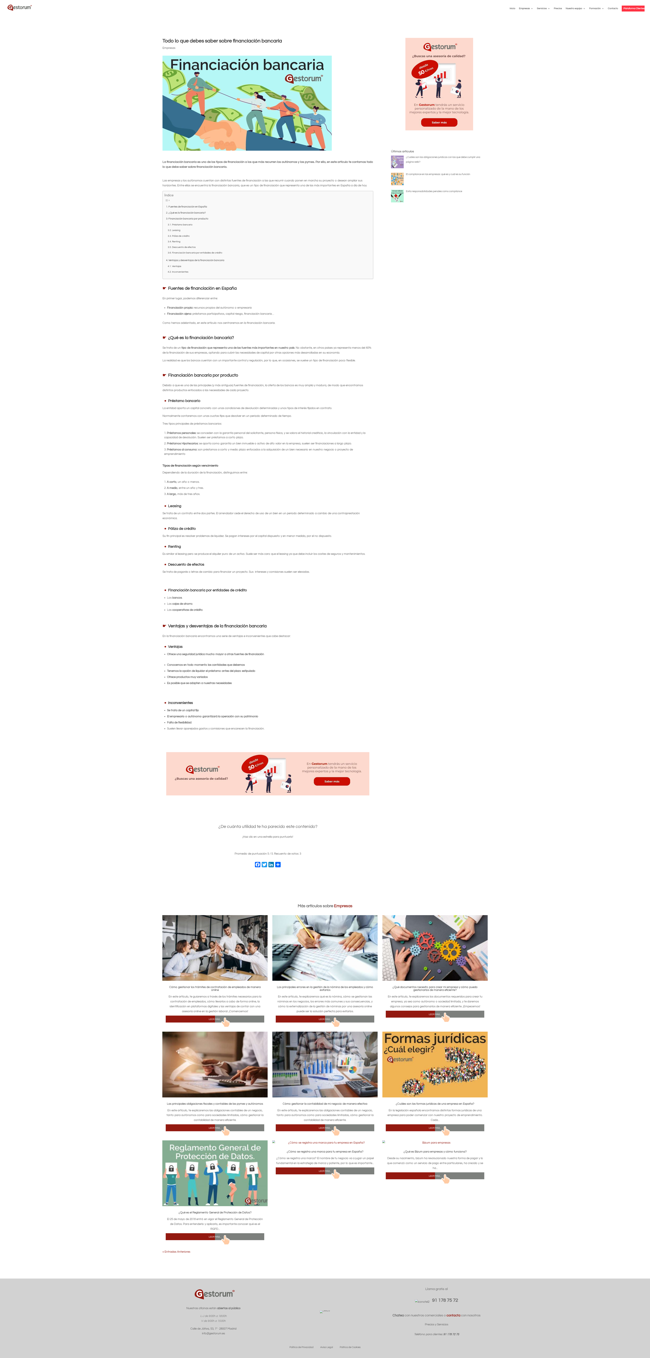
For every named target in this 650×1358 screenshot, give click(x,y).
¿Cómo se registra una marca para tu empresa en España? (325, 1151)
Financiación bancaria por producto (188, 218)
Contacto (613, 8)
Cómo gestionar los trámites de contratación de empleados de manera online (215, 989)
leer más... (215, 1019)
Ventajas (176, 266)
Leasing (176, 230)
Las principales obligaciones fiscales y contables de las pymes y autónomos (215, 1103)
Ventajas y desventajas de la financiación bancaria (196, 260)
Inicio (512, 8)
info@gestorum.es (213, 1333)
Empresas (524, 8)
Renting (176, 241)
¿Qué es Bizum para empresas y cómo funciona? (435, 1151)
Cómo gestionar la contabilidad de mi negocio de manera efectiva (325, 1103)
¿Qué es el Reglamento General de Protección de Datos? (215, 1212)
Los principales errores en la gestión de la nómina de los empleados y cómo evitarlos (325, 989)
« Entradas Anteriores (176, 1251)
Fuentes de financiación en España (187, 206)
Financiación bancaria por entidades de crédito (197, 253)
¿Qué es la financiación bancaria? (187, 212)
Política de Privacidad (301, 1347)
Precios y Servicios (436, 1324)
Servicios (542, 8)
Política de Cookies (350, 1347)
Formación (595, 8)
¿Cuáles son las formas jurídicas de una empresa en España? (435, 1103)
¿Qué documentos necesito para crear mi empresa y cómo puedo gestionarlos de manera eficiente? (435, 989)
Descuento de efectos (184, 247)
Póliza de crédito (181, 236)
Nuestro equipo (574, 8)
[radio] (257, 846)
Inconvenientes (180, 272)
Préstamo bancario (182, 225)
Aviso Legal (326, 1347)
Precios (558, 8)
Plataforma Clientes (634, 8)
